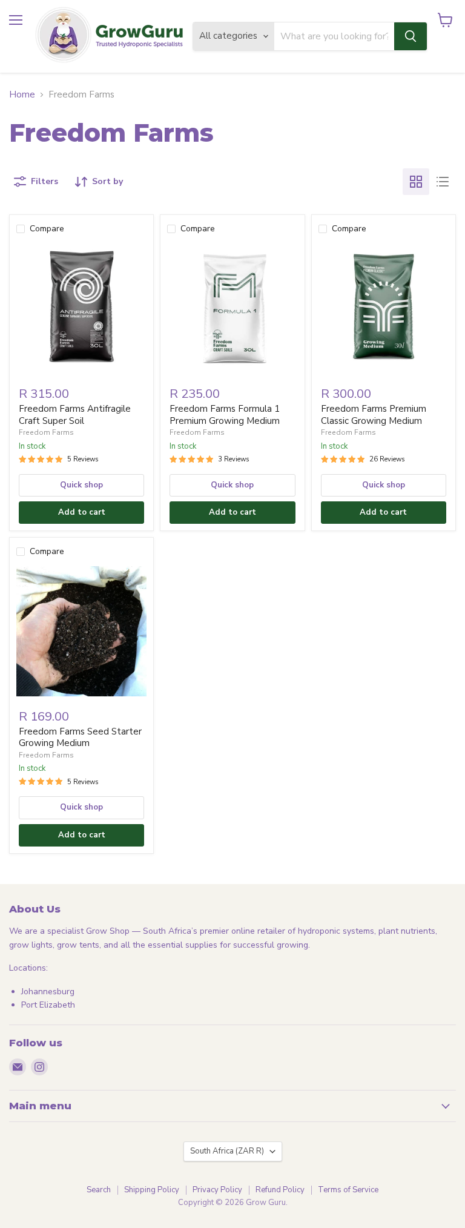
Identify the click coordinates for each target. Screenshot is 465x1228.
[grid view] (416, 181)
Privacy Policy (217, 1189)
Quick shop (81, 485)
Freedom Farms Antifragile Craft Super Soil (75, 415)
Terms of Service (348, 1189)
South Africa (227, 1151)
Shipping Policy (151, 1189)
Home (22, 95)
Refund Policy (280, 1189)
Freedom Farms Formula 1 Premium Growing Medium (225, 415)
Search (99, 1189)
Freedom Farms (46, 432)
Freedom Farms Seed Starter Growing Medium (80, 737)
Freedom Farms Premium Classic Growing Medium (373, 415)
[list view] (442, 181)
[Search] (410, 36)
